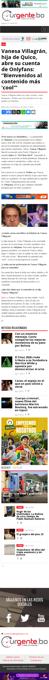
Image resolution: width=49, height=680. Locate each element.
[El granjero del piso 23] (17, 538)
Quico (4, 297)
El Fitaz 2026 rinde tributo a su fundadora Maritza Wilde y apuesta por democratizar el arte (31, 363)
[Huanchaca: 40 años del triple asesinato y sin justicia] (17, 559)
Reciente (6, 468)
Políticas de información (13, 660)
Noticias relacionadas (14, 328)
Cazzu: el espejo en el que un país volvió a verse (29, 383)
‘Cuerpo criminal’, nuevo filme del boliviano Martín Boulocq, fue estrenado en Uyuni (31, 404)
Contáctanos (36, 660)
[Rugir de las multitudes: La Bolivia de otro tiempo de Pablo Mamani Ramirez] (17, 523)
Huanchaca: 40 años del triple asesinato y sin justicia (30, 552)
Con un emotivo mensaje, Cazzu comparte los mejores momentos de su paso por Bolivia (30, 339)
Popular (17, 468)
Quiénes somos (13, 657)
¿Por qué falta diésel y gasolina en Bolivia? (22, 495)
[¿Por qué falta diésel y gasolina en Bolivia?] (4, 500)
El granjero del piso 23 (29, 534)
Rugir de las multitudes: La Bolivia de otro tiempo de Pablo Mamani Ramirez (30, 515)
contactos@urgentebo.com (16, 633)
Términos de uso (36, 657)
